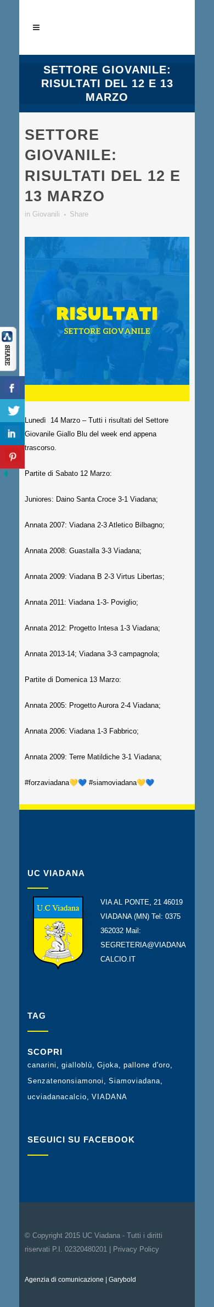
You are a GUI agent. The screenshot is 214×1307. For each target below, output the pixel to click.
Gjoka (108, 1065)
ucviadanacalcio (57, 1097)
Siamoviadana (134, 1081)
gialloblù (76, 1065)
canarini (42, 1065)
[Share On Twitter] (12, 411)
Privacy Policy (136, 1249)
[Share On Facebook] (12, 388)
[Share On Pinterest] (12, 457)
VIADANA (109, 1097)
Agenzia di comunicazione (64, 1279)
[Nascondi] (5, 477)
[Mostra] (8, 369)
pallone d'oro (146, 1065)
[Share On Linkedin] (12, 434)
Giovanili (46, 214)
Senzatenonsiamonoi (65, 1081)
